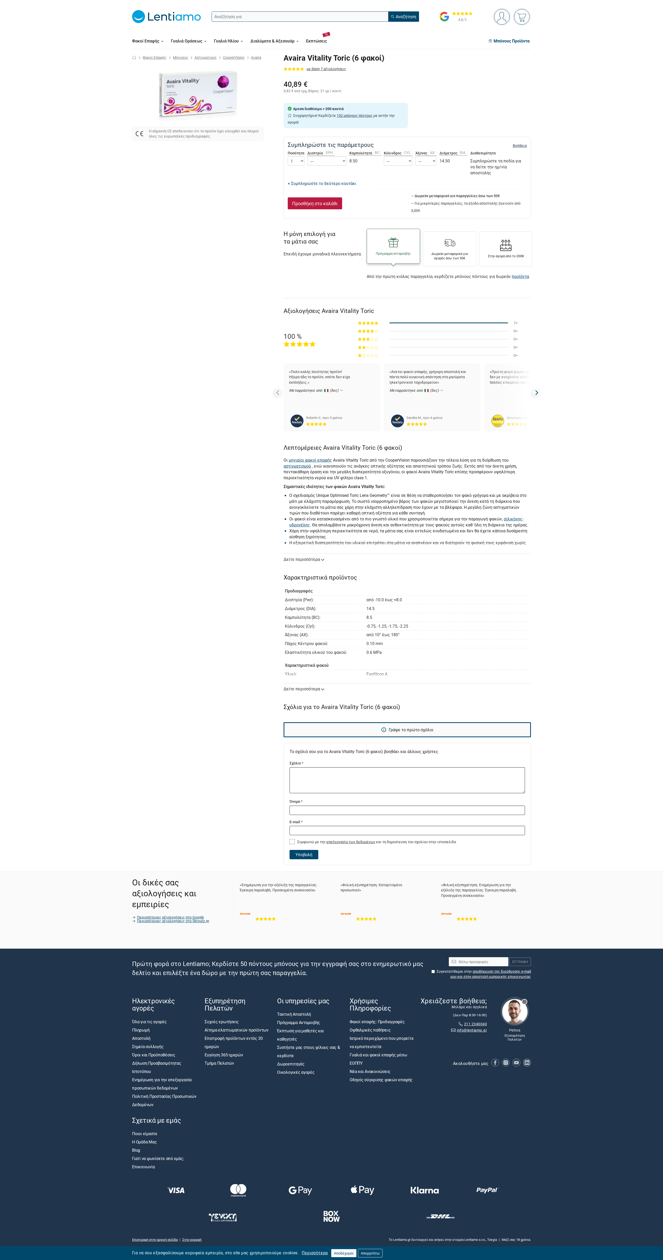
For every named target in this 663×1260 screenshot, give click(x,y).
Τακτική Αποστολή (294, 1014)
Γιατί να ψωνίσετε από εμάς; (158, 1158)
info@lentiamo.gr (472, 1030)
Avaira (256, 57)
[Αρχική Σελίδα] (134, 57)
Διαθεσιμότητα (483, 153)
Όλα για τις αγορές (149, 1022)
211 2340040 (475, 1023)
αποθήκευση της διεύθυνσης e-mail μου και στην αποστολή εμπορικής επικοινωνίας (490, 974)
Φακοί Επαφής (155, 57)
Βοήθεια (520, 145)
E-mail (296, 821)
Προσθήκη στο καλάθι (315, 203)
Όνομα (296, 801)
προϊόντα (520, 276)
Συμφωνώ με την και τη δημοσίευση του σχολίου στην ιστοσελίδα (376, 841)
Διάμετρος (452, 153)
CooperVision (233, 57)
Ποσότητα (296, 153)
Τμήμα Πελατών (219, 1063)
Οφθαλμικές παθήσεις (370, 1030)
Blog (136, 1150)
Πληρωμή (140, 1030)
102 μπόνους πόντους (355, 115)
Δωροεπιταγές (291, 1064)
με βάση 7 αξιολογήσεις (326, 68)
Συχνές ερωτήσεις (222, 1022)
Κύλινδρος (397, 153)
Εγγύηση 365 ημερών (224, 1055)
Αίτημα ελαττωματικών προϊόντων (237, 1030)
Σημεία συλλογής (147, 1046)
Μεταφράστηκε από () (314, 390)
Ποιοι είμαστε (144, 1133)
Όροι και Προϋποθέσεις (153, 1055)
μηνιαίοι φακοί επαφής (310, 460)
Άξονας (425, 153)
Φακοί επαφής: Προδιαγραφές (377, 1022)
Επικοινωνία (143, 1167)
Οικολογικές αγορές (296, 1072)
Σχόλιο (296, 763)
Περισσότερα (315, 1253)
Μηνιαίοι (180, 57)
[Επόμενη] (536, 393)
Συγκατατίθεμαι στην (484, 974)
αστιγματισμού (297, 466)
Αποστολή (141, 1038)
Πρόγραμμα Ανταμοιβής (298, 1023)
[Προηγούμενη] (278, 393)
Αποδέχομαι (344, 1253)
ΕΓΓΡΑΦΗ (520, 961)
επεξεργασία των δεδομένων (350, 841)
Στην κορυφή (191, 1239)
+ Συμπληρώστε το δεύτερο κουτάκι (322, 183)
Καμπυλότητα (364, 153)
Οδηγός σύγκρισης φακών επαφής (381, 1080)
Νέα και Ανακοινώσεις (370, 1071)
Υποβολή (304, 854)
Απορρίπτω (370, 1253)
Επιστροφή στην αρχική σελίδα (155, 1239)
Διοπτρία (320, 153)
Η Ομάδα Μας (144, 1142)
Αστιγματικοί (205, 57)
